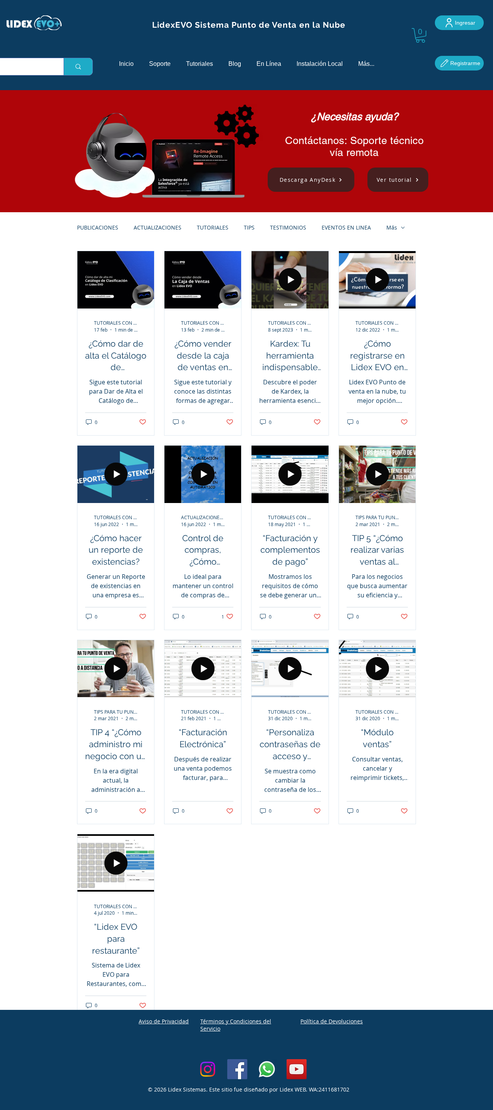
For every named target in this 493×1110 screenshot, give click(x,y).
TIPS (249, 227)
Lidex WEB (293, 1089)
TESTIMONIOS (288, 227)
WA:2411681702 (329, 1089)
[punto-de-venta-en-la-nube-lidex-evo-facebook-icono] (237, 1069)
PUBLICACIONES (97, 227)
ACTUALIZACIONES (157, 227)
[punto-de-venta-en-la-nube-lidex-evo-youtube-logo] (297, 1069)
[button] (420, 35)
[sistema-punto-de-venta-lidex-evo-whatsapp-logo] (267, 1069)
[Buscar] (78, 66)
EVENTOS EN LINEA (346, 227)
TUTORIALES (212, 227)
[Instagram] (208, 1069)
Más (391, 227)
